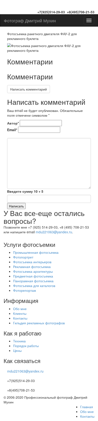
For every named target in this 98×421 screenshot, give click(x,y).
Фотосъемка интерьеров (32, 261)
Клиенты (19, 313)
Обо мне (20, 308)
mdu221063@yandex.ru (54, 232)
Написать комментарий (28, 89)
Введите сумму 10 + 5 (25, 191)
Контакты (20, 318)
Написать (16, 206)
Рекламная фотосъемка (32, 266)
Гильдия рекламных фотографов (39, 323)
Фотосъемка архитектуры (33, 271)
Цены (17, 350)
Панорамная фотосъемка (33, 280)
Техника (19, 341)
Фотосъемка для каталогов (34, 285)
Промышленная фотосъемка (36, 252)
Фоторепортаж (24, 290)
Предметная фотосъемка (33, 276)
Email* (12, 129)
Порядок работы (26, 345)
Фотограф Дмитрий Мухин (30, 20)
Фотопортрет (23, 257)
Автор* (13, 123)
